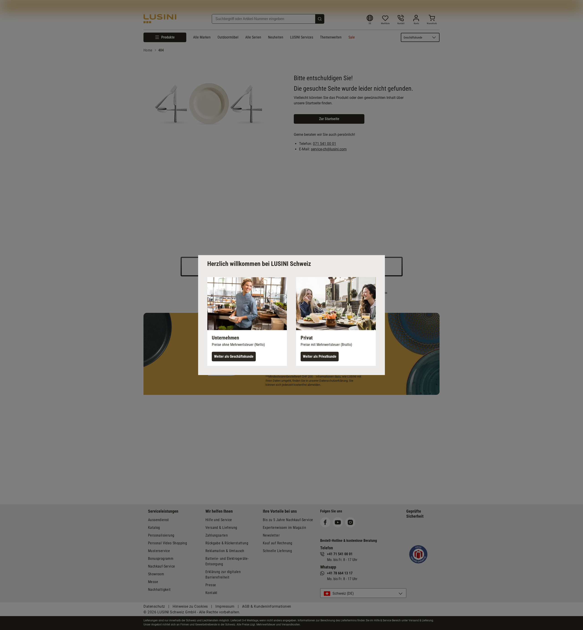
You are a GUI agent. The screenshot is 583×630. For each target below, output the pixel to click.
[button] (247, 321)
